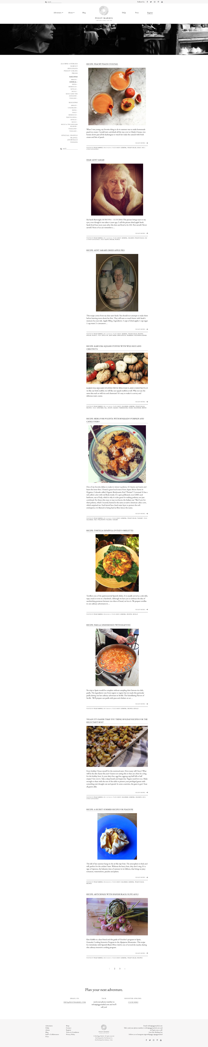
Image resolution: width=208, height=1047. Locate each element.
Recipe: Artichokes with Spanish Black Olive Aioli (112, 894)
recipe (110, 408)
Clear (123, 39)
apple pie (105, 335)
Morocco (72, 87)
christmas (100, 408)
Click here (133, 1002)
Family (74, 66)
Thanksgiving (123, 408)
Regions (73, 102)
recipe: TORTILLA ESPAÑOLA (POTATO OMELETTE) (109, 530)
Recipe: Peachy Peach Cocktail (102, 64)
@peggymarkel (158, 1034)
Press (75, 73)
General (72, 82)
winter (144, 408)
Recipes (74, 77)
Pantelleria (71, 117)
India (74, 84)
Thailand (72, 129)
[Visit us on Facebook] (147, 2)
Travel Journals (72, 139)
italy (95, 519)
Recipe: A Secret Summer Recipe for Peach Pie (109, 809)
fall (105, 408)
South (107, 239)
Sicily (74, 91)
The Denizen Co (108, 1038)
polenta (109, 519)
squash (115, 408)
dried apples (121, 335)
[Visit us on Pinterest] (158, 2)
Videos (74, 142)
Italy (74, 112)
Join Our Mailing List (155, 1032)
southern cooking (140, 335)
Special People (70, 135)
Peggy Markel (98, 147)
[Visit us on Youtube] (162, 2)
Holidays (73, 68)
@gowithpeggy (148, 1034)
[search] (46, 2)
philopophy (101, 519)
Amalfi (73, 79)
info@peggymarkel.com (75, 1002)
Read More (140, 143)
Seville (73, 89)
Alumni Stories (69, 64)
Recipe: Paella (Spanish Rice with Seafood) (108, 625)
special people (115, 239)
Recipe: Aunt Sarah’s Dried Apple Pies (105, 250)
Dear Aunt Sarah (95, 160)
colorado (89, 519)
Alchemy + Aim (108, 1040)
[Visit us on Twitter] (151, 2)
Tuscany (72, 98)
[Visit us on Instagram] (154, 2)
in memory (130, 335)
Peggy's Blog (71, 71)
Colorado (72, 108)
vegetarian (137, 408)
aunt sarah (113, 335)
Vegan (131, 408)
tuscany (115, 519)
